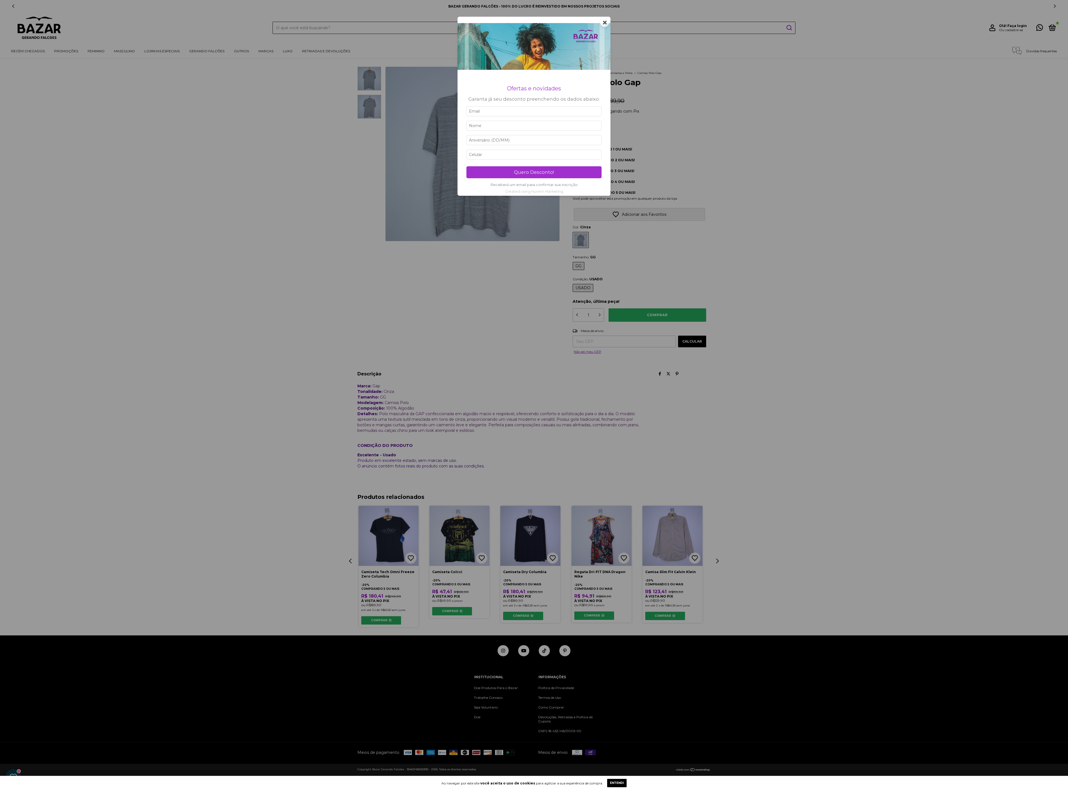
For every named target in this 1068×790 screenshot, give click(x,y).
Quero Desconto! (534, 172)
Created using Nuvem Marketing (534, 191)
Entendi (617, 783)
